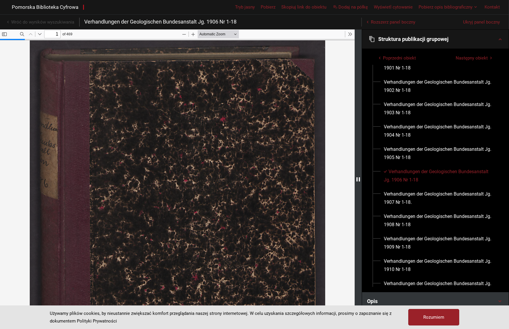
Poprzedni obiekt (399, 58)
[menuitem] (438, 86)
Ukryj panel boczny (481, 22)
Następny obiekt (472, 58)
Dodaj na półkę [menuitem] (353, 7)
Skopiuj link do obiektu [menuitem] (303, 7)
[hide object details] (358, 179)
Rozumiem (433, 317)
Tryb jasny (245, 7)
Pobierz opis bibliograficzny (445, 7)
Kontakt (492, 7)
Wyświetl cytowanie (393, 7)
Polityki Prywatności (97, 321)
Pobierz (268, 7)
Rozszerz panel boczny (393, 22)
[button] (435, 39)
